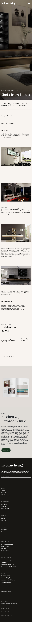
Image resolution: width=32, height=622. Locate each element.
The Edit (3, 495)
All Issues (3, 506)
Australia (4, 339)
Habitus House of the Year (8, 580)
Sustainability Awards (7, 578)
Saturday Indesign (6, 560)
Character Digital (6, 591)
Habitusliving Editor (12, 90)
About (3, 518)
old (17, 340)
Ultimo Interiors (9, 308)
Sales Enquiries (5, 611)
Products (3, 90)
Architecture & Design (7, 544)
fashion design (23, 339)
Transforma (10, 305)
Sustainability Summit (7, 564)
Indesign (3, 548)
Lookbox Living (5, 550)
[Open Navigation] (29, 3)
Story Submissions (6, 615)
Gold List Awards (6, 582)
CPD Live (3, 562)
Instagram (4, 529)
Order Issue (6, 450)
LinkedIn (3, 534)
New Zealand (11, 340)
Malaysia (4, 340)
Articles (3, 490)
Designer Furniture (13, 339)
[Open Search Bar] (24, 3)
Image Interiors (12, 306)
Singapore (22, 340)
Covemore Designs (12, 309)
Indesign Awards (5, 575)
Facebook (4, 532)
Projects (3, 488)
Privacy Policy (5, 608)
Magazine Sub (5, 508)
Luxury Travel (5, 546)
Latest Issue (4, 504)
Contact (3, 520)
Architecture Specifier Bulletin (9, 566)
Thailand (4, 342)
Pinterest (3, 536)
